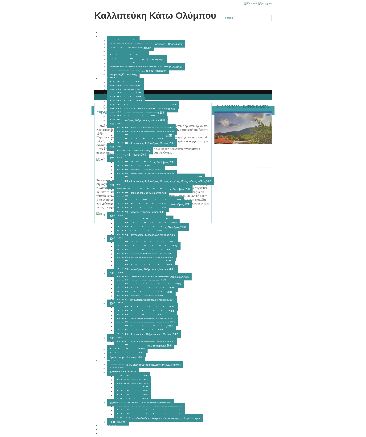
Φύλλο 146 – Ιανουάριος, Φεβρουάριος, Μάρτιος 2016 (145, 143)
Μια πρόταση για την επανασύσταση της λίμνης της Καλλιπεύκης (145, 364)
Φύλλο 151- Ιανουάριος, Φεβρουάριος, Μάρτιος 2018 (137, 120)
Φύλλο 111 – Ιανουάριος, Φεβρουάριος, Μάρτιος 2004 (145, 299)
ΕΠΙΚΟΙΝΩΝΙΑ (110, 433)
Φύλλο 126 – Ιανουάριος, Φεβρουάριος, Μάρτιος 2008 (146, 235)
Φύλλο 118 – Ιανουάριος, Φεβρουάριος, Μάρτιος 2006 (146, 269)
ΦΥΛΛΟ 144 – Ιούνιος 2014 (131, 154)
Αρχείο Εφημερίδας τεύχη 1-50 (126, 357)
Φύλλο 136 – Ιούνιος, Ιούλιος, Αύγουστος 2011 (141, 193)
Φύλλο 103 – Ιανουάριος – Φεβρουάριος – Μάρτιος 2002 (147, 334)
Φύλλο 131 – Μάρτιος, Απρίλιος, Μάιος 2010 (140, 212)
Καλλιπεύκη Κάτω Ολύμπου (155, 16)
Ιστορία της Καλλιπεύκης (123, 74)
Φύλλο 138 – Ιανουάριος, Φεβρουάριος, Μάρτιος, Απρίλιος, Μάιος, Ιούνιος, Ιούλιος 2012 (164, 181)
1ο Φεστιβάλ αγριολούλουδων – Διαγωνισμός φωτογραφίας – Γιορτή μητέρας (158, 418)
